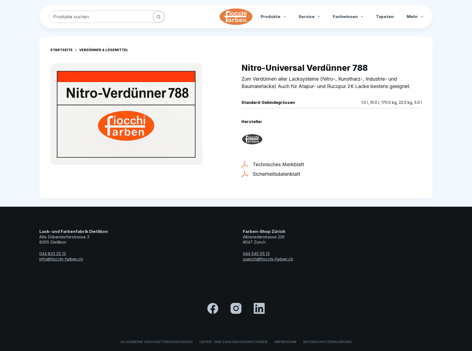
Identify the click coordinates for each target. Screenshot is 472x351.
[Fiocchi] (252, 139)
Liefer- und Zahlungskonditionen (233, 342)
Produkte (271, 16)
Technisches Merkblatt (278, 164)
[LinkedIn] (259, 308)
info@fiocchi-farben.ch (61, 259)
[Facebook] (212, 308)
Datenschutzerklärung (327, 342)
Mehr (412, 16)
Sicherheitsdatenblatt (276, 174)
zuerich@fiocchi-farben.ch (268, 259)
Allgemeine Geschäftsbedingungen (156, 342)
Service (307, 16)
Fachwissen (345, 16)
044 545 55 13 (256, 253)
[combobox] (101, 17)
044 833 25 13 (52, 253)
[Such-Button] (158, 17)
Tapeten (385, 16)
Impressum (285, 342)
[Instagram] (236, 308)
